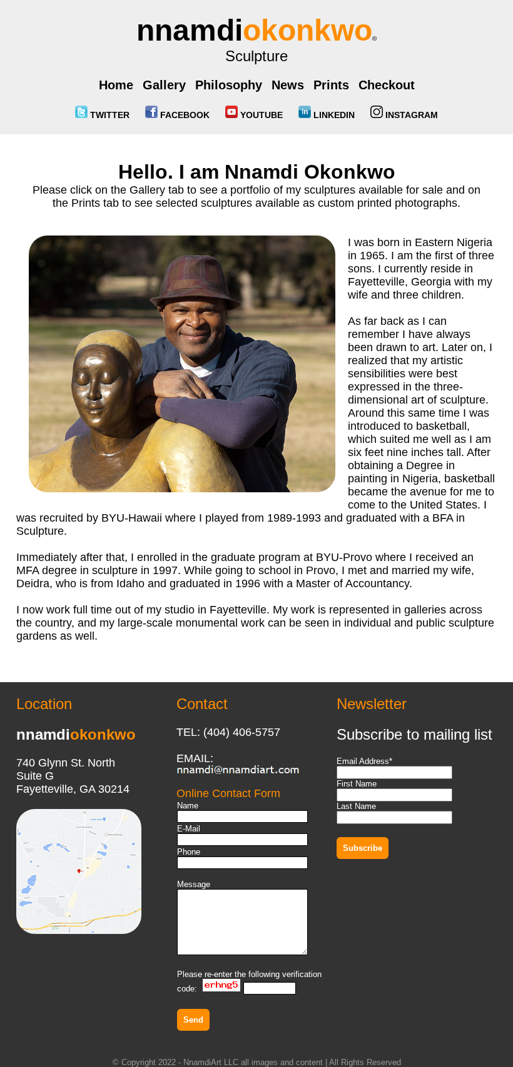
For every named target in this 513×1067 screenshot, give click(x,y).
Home (116, 85)
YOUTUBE (260, 115)
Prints (331, 85)
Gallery (164, 85)
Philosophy (228, 85)
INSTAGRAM (410, 115)
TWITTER (109, 115)
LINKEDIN (333, 115)
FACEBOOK (184, 115)
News (288, 85)
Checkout (386, 85)
